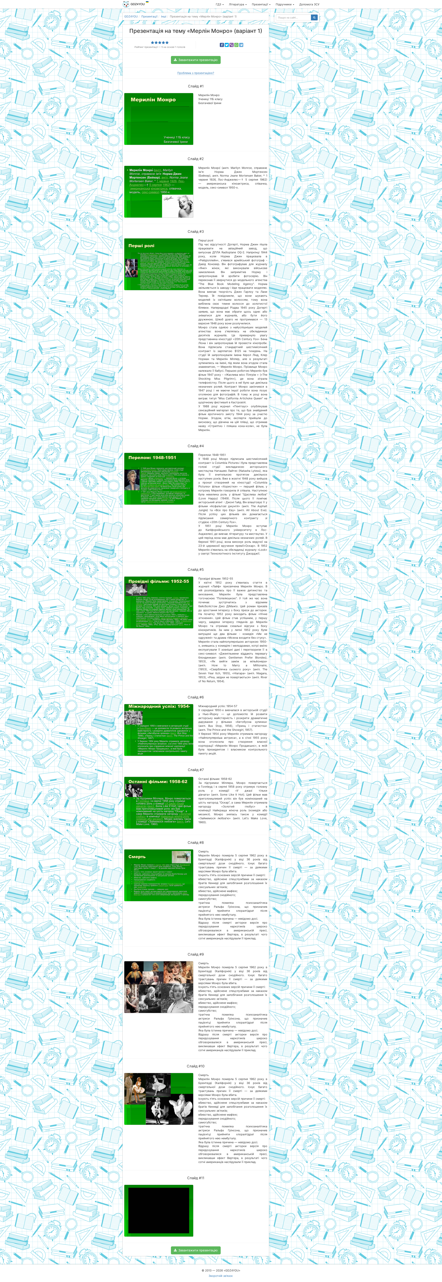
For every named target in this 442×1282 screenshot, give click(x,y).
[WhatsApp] (236, 45)
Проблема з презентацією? (195, 73)
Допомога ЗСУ (309, 4)
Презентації (260, 4)
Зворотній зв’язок (221, 1276)
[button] (196, 60)
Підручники (284, 4)
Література (237, 4)
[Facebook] (222, 45)
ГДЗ (219, 4)
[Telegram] (241, 45)
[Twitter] (227, 45)
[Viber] (231, 45)
